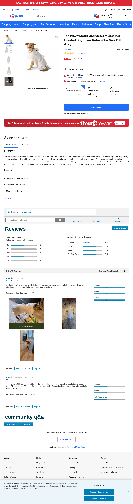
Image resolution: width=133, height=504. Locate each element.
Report (37, 369)
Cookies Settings (99, 485)
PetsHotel (73, 472)
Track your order (31, 9)
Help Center (41, 463)
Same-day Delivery (109, 472)
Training (72, 467)
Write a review (121, 228)
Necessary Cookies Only (99, 492)
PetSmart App (10, 477)
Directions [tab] (25, 144)
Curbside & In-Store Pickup (112, 467)
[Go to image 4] (9, 70)
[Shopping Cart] (129, 17)
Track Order (41, 472)
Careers (7, 467)
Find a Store (106, 463)
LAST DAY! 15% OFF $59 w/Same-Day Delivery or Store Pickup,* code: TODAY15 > (66, 2)
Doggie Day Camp (76, 477)
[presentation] (27, 313)
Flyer (17, 9)
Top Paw (67, 49)
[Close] (129, 491)
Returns (39, 477)
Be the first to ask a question (19, 424)
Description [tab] (11, 144)
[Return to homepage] (16, 16)
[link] (11, 212)
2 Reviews (27, 212)
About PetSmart (11, 463)
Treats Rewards (10, 472)
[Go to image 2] (9, 49)
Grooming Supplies (18, 30)
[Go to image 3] (9, 60)
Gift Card (6, 9)
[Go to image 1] (9, 39)
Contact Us (41, 467)
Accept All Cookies (99, 499)
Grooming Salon (75, 463)
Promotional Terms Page (76, 447)
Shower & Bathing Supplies (40, 30)
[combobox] (62, 15)
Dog (6, 30)
